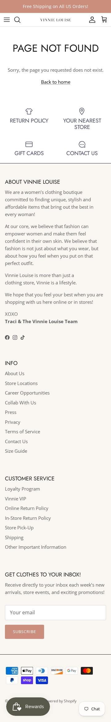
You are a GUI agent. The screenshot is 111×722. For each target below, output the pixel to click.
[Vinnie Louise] (55, 19)
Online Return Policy (26, 508)
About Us (14, 373)
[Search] (20, 19)
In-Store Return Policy (28, 518)
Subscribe (24, 631)
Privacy (12, 422)
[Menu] (7, 19)
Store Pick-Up (19, 527)
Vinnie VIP (15, 498)
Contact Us (16, 441)
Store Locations (21, 383)
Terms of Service (22, 431)
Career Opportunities (27, 393)
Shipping (14, 537)
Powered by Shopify (59, 701)
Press (10, 412)
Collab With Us (20, 402)
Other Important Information (35, 547)
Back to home (55, 82)
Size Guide (16, 451)
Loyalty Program (22, 489)
